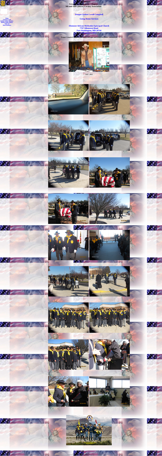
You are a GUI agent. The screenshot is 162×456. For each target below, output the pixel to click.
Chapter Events (7, 19)
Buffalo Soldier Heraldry (7, 21)
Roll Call (7, 23)
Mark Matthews (7, 25)
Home (7, 18)
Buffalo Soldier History (7, 22)
